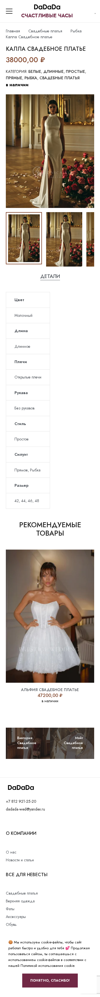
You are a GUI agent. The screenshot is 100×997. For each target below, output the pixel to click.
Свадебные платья (45, 31)
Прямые (14, 78)
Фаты (10, 909)
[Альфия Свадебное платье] (50, 616)
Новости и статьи (20, 860)
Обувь (11, 924)
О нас (11, 852)
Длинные (53, 71)
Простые (75, 71)
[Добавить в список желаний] (50, 60)
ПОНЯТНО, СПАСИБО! (50, 980)
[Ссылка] (95, 11)
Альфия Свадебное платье (50, 689)
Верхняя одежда (20, 901)
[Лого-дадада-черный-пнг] (47, 7)
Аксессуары (16, 916)
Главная (13, 31)
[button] (9, 11)
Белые (34, 71)
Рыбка (76, 31)
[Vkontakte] (7, 822)
